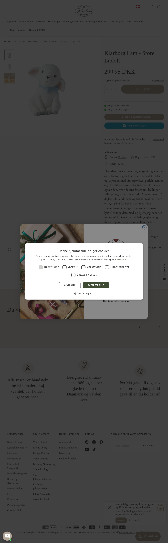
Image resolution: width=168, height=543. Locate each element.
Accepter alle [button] (96, 285)
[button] (84, 294)
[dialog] (84, 271)
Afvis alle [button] (70, 285)
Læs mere (121, 259)
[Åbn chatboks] (7, 536)
